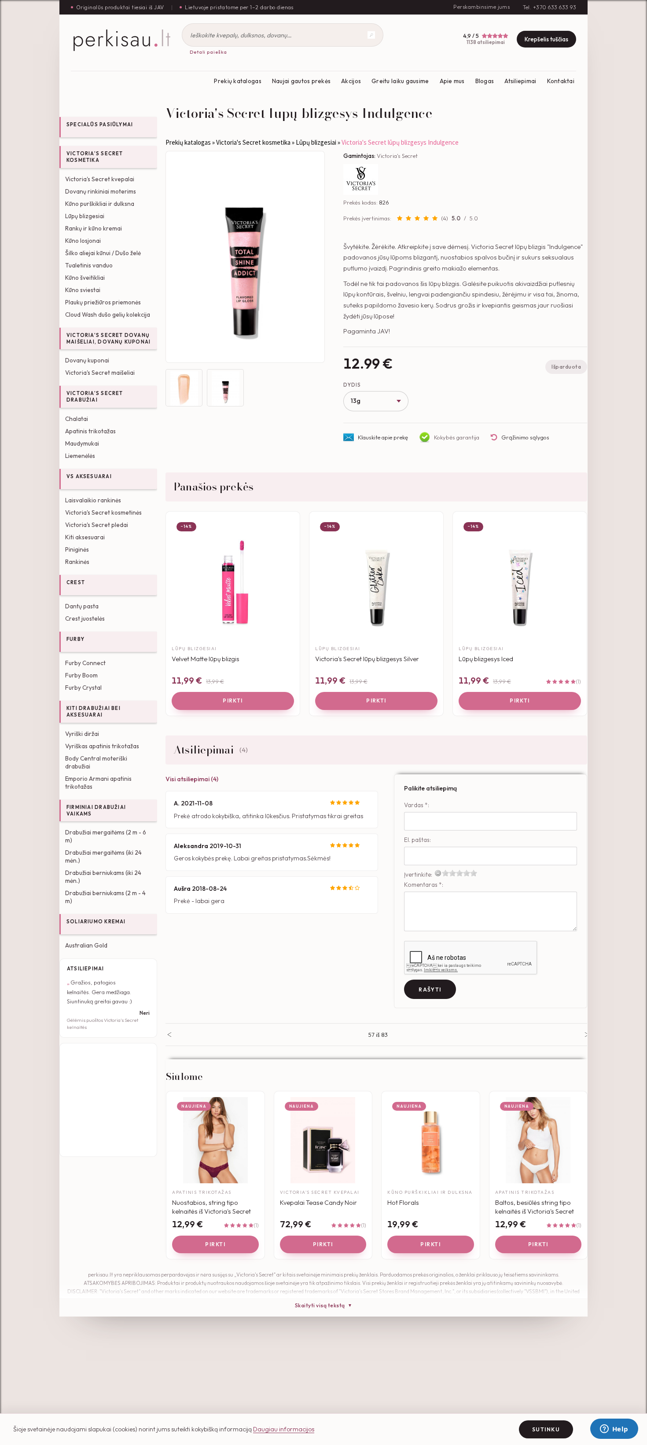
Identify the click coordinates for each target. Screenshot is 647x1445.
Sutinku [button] (546, 1429)
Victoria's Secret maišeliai (100, 373)
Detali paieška (208, 52)
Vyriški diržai (82, 734)
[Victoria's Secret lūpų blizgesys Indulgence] (245, 256)
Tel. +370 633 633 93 (549, 7)
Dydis (351, 385)
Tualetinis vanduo (89, 265)
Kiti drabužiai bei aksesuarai (93, 711)
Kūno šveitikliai (85, 278)
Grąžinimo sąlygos (525, 437)
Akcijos (351, 81)
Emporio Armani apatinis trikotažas (98, 782)
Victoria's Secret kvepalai (99, 179)
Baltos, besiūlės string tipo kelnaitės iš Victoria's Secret (534, 1206)
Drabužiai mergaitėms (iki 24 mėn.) (103, 856)
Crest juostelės (85, 618)
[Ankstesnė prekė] (169, 1034)
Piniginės (77, 549)
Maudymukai (82, 443)
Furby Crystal (83, 687)
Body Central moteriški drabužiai (96, 762)
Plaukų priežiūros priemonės (103, 302)
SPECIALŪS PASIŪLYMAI (99, 124)
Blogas (484, 81)
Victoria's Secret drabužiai (94, 396)
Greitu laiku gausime (400, 81)
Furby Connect (85, 663)
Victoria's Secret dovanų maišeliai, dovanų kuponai (108, 338)
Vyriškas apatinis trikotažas (102, 746)
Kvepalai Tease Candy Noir (318, 1202)
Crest (75, 582)
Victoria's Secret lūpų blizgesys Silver (367, 659)
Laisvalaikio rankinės (93, 500)
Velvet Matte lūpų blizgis (205, 659)
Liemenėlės (80, 456)
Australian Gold (86, 945)
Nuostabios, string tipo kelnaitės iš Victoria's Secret (211, 1206)
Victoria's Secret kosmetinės (103, 512)
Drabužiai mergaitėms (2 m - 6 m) (105, 836)
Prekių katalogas (237, 81)
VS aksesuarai (89, 476)
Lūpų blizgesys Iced (486, 659)
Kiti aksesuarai (85, 537)
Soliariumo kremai (96, 921)
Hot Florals (403, 1202)
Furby (75, 639)
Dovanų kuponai (87, 360)
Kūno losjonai (83, 241)
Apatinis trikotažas (90, 431)
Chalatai (76, 419)
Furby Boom (81, 675)
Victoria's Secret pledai (96, 525)
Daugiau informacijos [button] (283, 1429)
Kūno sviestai (82, 290)
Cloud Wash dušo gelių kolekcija (107, 314)
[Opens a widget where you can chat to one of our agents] (614, 1430)
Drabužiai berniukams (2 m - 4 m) (105, 897)
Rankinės (77, 562)
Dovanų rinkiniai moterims (100, 191)
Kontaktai (560, 81)
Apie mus (452, 81)
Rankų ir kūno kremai (93, 228)
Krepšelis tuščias (546, 39)
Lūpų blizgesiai (84, 216)
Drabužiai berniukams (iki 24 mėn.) (103, 877)
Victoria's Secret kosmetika (94, 156)
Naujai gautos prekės (301, 81)
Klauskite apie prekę (383, 437)
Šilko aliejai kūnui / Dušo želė (103, 253)
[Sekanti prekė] (587, 1034)
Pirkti (233, 700)
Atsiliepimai (520, 81)
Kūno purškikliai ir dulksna (99, 204)
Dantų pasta (82, 606)
